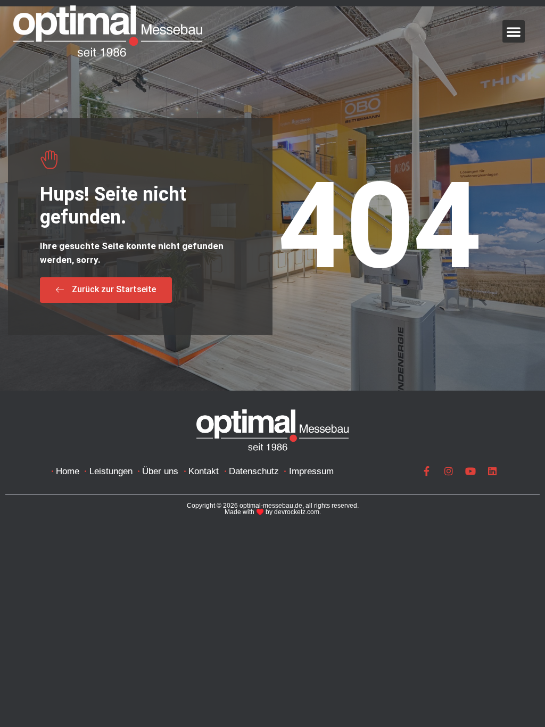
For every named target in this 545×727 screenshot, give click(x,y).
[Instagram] (448, 471)
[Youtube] (470, 471)
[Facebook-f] (426, 471)
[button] (513, 31)
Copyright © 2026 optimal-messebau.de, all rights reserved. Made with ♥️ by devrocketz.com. (273, 509)
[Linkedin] (492, 471)
